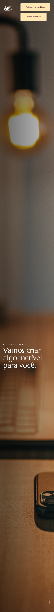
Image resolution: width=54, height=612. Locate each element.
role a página (49, 597)
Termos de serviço (33, 17)
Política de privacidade (35, 7)
